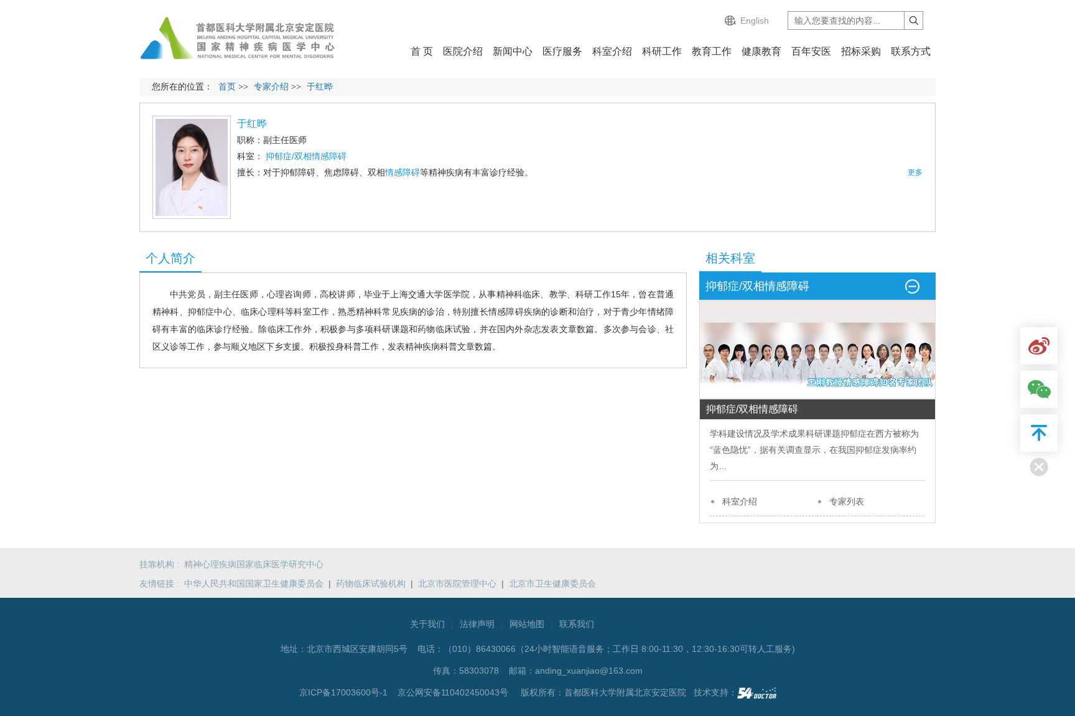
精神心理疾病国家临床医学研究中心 (253, 564)
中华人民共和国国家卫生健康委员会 (253, 583)
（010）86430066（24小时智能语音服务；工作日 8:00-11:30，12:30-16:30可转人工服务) (619, 649)
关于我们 (427, 624)
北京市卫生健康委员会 (552, 583)
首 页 (422, 51)
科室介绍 (739, 501)
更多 (915, 172)
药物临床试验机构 (371, 583)
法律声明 (477, 624)
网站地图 (527, 624)
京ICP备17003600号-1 (344, 692)
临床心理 (258, 312)
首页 (227, 86)
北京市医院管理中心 (457, 583)
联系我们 (576, 624)
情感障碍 (402, 172)
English (754, 21)
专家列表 (846, 501)
